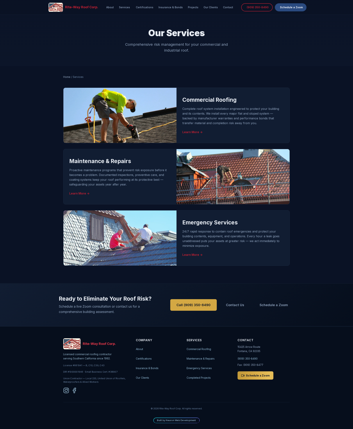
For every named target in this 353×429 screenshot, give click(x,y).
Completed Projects (199, 377)
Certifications (144, 7)
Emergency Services (199, 368)
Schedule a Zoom (274, 305)
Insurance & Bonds (170, 7)
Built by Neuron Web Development (176, 420)
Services (124, 7)
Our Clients (211, 7)
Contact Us (235, 305)
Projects (193, 7)
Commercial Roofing (199, 349)
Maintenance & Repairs (201, 358)
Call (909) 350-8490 (193, 305)
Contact (228, 7)
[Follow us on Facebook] (74, 390)
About (110, 7)
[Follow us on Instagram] (66, 390)
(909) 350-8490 (248, 358)
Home (66, 76)
